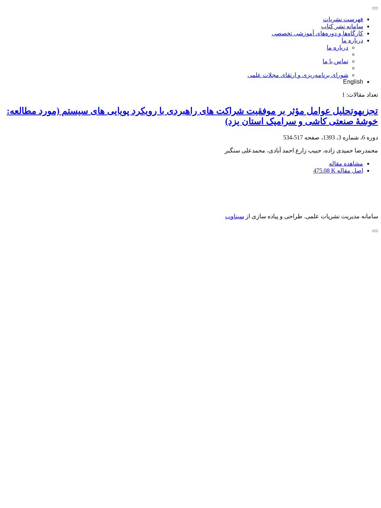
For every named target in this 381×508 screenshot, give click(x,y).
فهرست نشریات (343, 19)
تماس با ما (335, 61)
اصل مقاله (338, 170)
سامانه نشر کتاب (342, 26)
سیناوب (234, 216)
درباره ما (352, 40)
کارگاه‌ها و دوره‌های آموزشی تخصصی (317, 33)
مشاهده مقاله (346, 163)
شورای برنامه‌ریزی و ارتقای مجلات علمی (297, 75)
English (353, 81)
